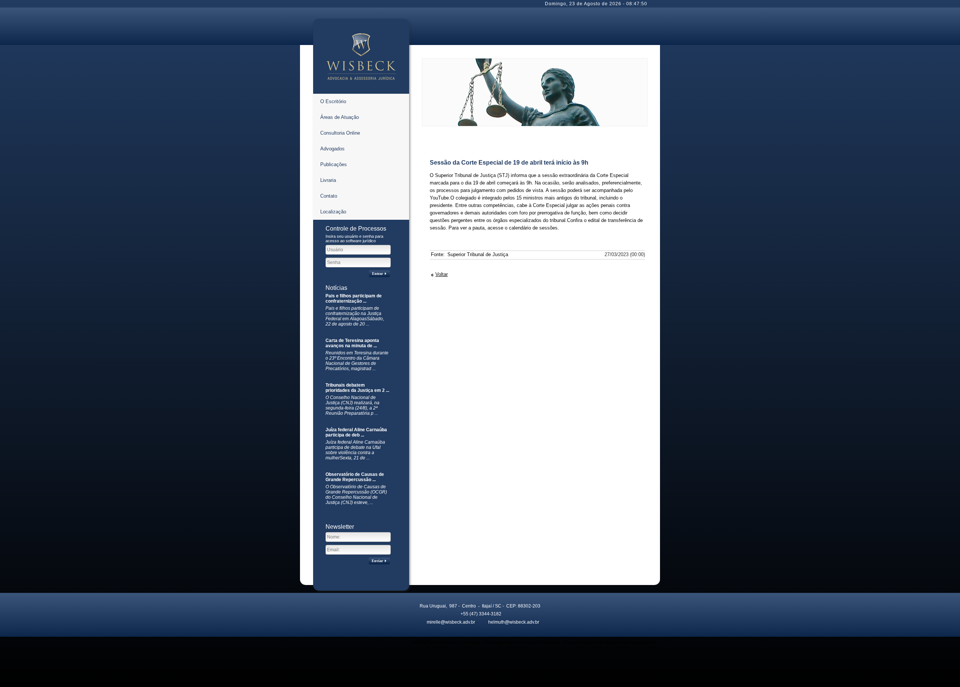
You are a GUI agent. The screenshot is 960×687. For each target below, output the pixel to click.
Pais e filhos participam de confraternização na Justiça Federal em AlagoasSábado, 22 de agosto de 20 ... (355, 316)
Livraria (328, 180)
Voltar (441, 274)
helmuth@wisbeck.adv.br (513, 622)
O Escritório (333, 101)
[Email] (421, 621)
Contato (328, 196)
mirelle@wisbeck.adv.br (451, 622)
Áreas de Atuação (339, 117)
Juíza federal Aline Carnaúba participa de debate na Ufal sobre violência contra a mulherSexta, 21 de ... (355, 450)
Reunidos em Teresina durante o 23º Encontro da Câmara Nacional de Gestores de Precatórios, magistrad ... (357, 360)
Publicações (333, 164)
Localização (333, 211)
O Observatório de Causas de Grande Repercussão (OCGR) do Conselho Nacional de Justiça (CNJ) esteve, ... (356, 494)
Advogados (332, 149)
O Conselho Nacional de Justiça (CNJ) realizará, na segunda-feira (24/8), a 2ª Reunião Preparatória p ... (353, 405)
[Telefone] (455, 613)
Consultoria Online (340, 133)
